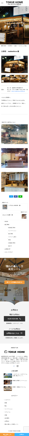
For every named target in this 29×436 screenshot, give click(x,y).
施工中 (10, 246)
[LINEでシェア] (20, 196)
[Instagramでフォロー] (17, 366)
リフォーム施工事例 (12, 238)
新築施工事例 (11, 227)
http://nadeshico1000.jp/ (18, 91)
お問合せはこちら (13, 333)
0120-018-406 (13, 319)
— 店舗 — (14, 20)
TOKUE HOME (14, 2)
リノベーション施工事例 (12, 232)
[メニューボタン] (2, 3)
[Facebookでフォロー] (14, 366)
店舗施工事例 (11, 243)
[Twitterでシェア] (11, 196)
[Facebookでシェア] (16, 196)
